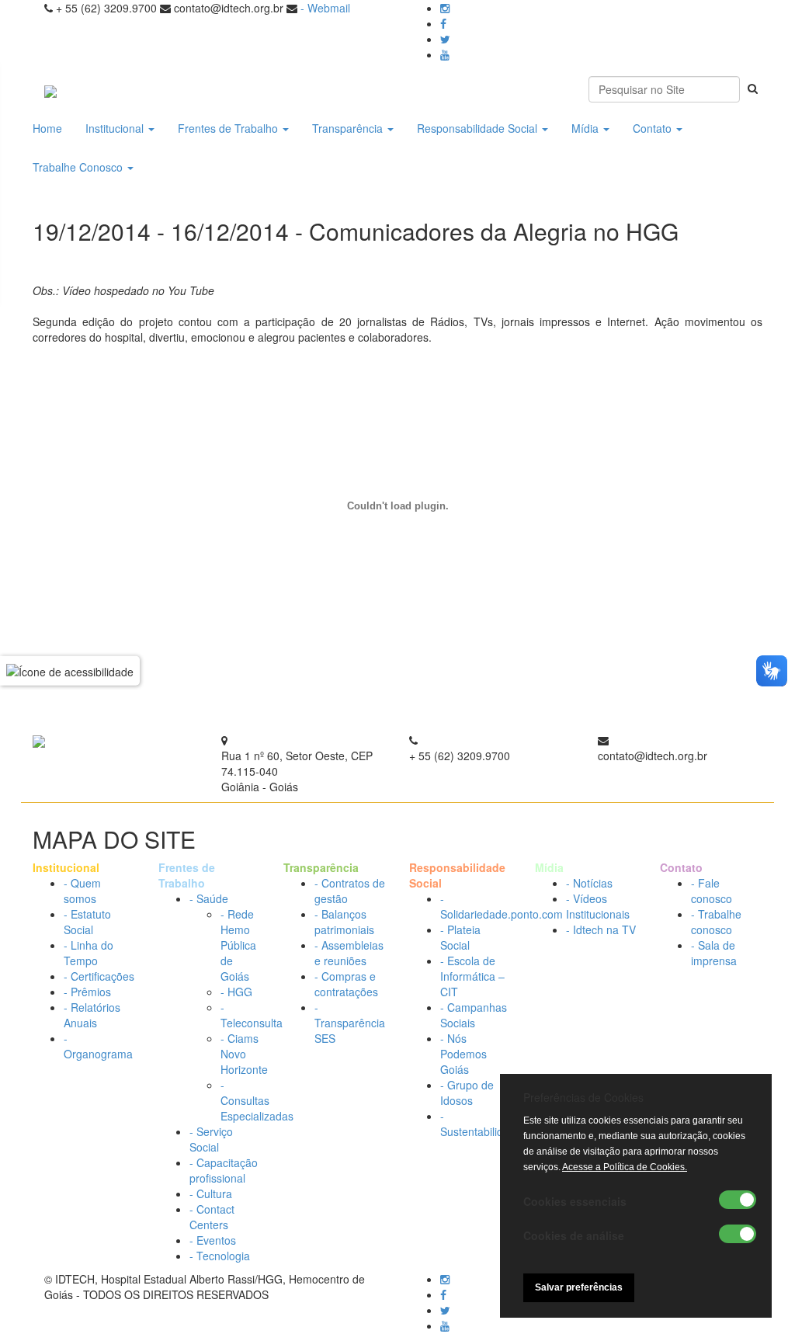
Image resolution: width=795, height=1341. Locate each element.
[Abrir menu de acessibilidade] (70, 670)
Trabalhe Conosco (79, 167)
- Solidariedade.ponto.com (501, 906)
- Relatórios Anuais (92, 1014)
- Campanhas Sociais (473, 1014)
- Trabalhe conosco (716, 921)
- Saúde (208, 898)
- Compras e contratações (346, 983)
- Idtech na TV (601, 929)
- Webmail (325, 8)
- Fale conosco (711, 890)
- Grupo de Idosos (467, 1092)
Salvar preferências (579, 1287)
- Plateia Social (460, 937)
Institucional (116, 128)
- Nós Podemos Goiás (463, 1053)
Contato (654, 128)
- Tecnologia (219, 1255)
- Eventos (212, 1240)
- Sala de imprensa (714, 952)
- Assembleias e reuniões (349, 952)
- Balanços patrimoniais (344, 921)
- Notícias (589, 883)
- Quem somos (82, 890)
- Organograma (98, 1045)
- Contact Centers (211, 1216)
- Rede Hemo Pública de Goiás (238, 945)
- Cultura (210, 1193)
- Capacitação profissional (223, 1170)
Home (47, 128)
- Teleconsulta (251, 1014)
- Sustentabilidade (481, 1123)
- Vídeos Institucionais (598, 906)
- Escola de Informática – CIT (472, 976)
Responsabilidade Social (478, 128)
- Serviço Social (211, 1139)
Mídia (586, 128)
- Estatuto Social (87, 921)
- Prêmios (87, 991)
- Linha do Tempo (88, 952)
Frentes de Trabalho (229, 128)
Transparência (349, 128)
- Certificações (99, 976)
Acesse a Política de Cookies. (624, 1167)
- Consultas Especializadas (256, 1100)
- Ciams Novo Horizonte (244, 1053)
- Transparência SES (349, 1022)
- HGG (236, 991)
